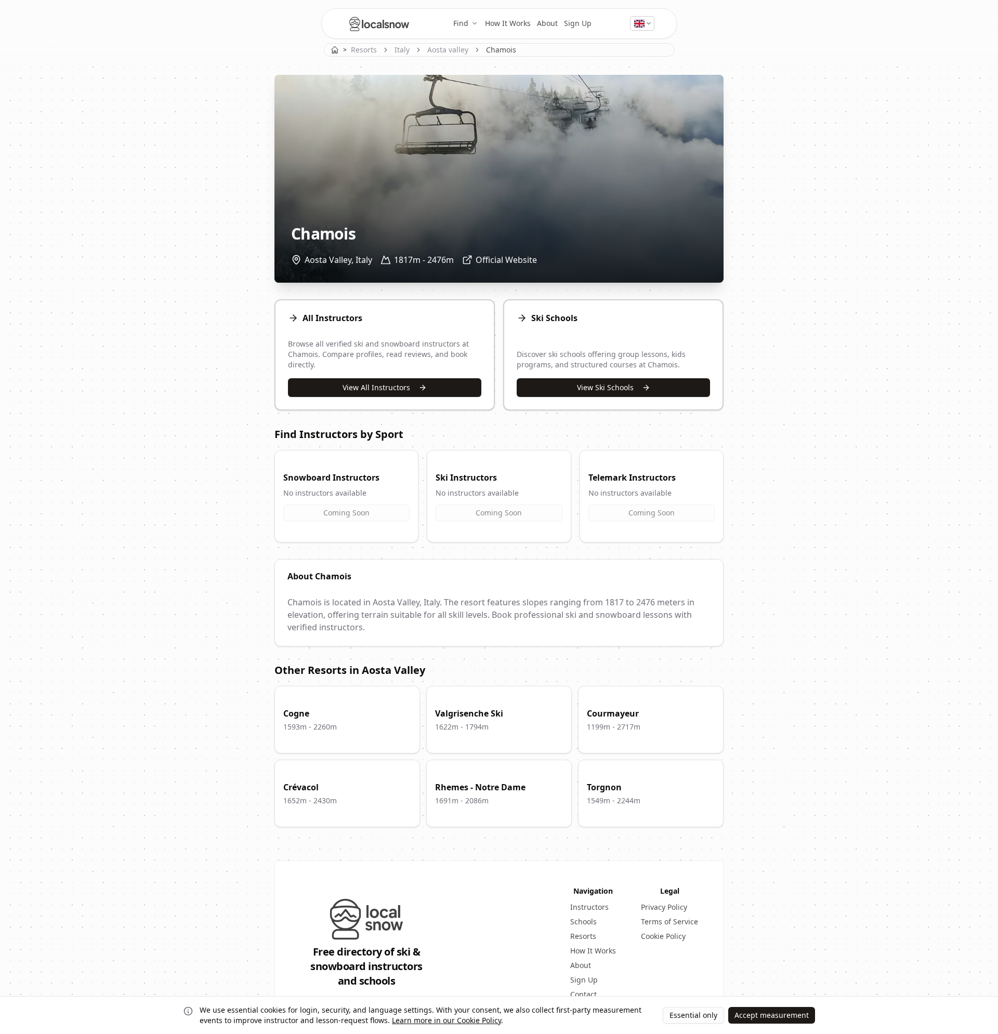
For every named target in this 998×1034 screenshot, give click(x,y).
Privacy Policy (664, 907)
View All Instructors (376, 387)
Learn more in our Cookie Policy (446, 1020)
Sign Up (578, 23)
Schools (583, 921)
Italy (402, 50)
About (547, 23)
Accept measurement (771, 1015)
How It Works (508, 23)
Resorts (364, 50)
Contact (583, 994)
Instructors (589, 907)
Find (460, 23)
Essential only (693, 1015)
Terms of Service (669, 921)
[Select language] (642, 23)
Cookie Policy (663, 936)
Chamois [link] (501, 50)
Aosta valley (447, 50)
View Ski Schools (605, 387)
